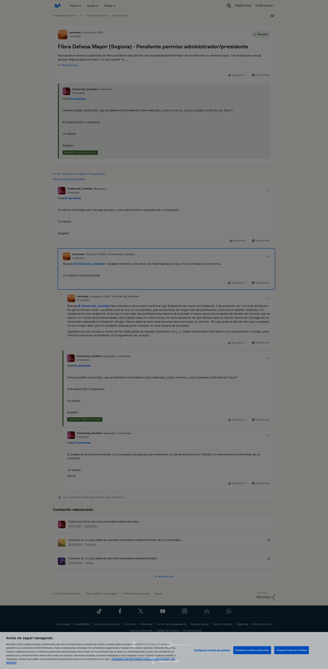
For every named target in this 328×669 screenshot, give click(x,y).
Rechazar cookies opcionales (252, 650)
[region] (164, 650)
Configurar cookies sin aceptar (212, 650)
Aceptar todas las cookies (291, 650)
